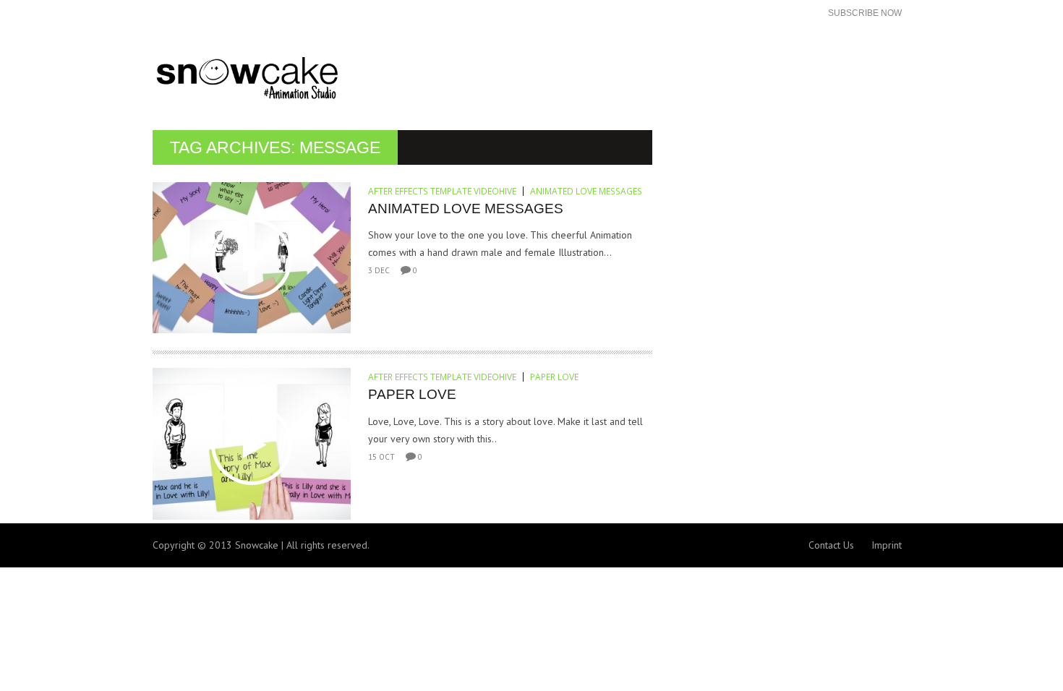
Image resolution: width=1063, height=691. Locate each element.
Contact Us (831, 544)
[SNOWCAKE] (342, 78)
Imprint (886, 544)
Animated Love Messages (586, 191)
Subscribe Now (865, 13)
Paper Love (554, 377)
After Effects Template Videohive (442, 191)
